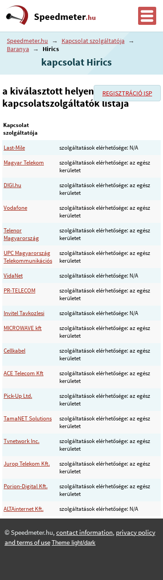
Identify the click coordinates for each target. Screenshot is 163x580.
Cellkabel (14, 350)
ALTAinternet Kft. (23, 509)
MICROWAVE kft (23, 328)
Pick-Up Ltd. (18, 396)
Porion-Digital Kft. (26, 486)
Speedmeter (65, 17)
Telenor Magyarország (21, 234)
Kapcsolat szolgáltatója (93, 41)
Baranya (18, 49)
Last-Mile (14, 147)
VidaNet (13, 275)
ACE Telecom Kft (23, 373)
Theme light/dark (74, 542)
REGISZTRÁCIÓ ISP (127, 93)
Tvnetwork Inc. (21, 441)
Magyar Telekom (24, 162)
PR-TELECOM (19, 290)
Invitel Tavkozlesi (24, 313)
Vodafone (15, 208)
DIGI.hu (12, 185)
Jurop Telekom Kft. (27, 463)
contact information (84, 532)
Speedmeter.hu (27, 41)
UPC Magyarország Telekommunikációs (28, 256)
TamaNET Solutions (28, 418)
